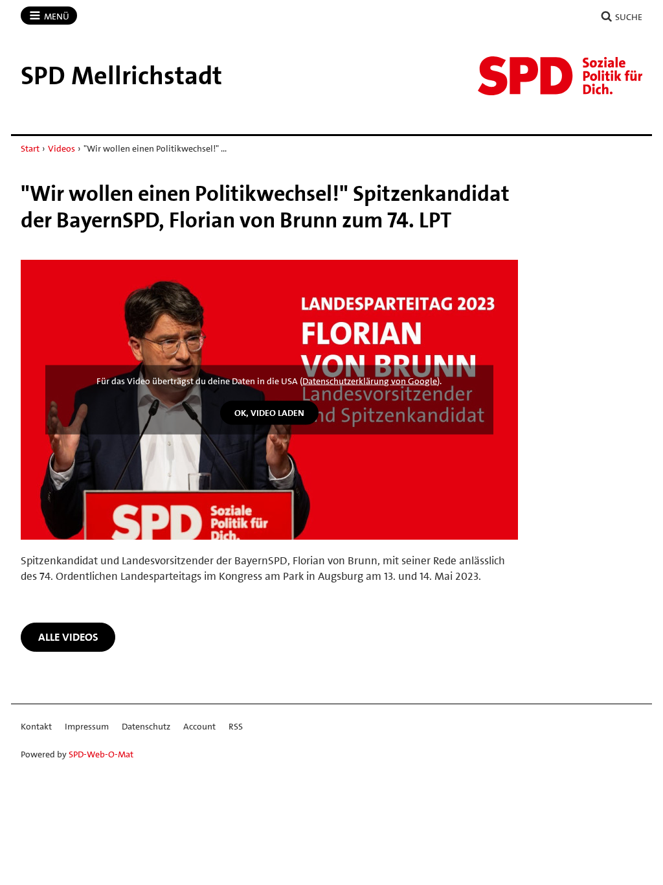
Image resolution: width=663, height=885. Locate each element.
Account (199, 726)
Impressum (87, 726)
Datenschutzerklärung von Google (369, 381)
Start (30, 148)
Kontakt (36, 726)
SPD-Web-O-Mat (101, 754)
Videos (61, 148)
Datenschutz (146, 726)
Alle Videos (68, 637)
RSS (236, 726)
